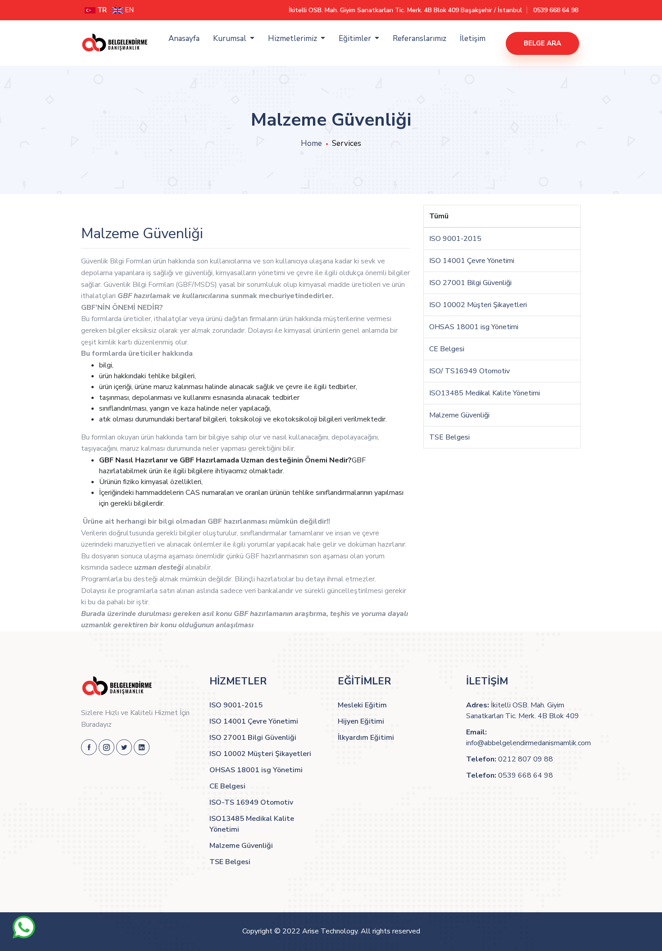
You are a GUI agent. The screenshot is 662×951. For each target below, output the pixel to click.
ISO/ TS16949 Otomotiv (469, 371)
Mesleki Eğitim (362, 705)
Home (311, 143)
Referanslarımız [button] (419, 38)
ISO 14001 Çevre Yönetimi (471, 261)
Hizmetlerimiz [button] (293, 38)
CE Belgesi (446, 349)
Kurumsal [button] (230, 38)
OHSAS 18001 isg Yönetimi (473, 327)
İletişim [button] (472, 38)
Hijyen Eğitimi (361, 721)
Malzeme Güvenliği (459, 415)
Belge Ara (542, 43)
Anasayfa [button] (184, 38)
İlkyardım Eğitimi (366, 738)
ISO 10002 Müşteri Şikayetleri (478, 305)
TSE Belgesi (449, 437)
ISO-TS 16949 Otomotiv (251, 802)
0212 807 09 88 (525, 759)
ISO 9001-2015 (455, 239)
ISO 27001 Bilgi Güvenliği (470, 283)
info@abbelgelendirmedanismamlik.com (528, 743)
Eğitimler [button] (356, 38)
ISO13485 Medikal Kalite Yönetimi (484, 393)
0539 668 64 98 (555, 10)
